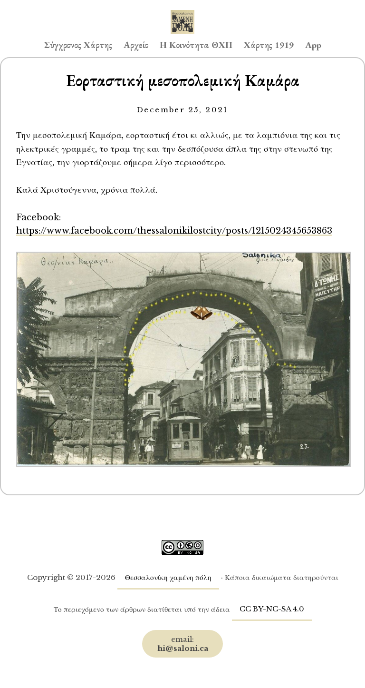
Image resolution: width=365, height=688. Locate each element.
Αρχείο (136, 45)
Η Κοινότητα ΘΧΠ (196, 45)
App (313, 45)
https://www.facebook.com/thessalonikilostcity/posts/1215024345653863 (174, 230)
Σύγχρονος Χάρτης (78, 45)
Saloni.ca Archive (182, 12)
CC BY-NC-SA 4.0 (272, 608)
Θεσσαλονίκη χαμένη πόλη (168, 577)
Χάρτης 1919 (269, 45)
